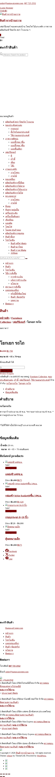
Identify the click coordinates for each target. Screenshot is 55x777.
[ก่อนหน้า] (1, 776)
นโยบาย (14, 283)
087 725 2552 (30, 3)
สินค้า (8, 266)
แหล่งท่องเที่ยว (12, 290)
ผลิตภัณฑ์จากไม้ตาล (15, 186)
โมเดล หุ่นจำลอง (13, 230)
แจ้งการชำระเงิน (18, 280)
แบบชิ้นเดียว (16, 149)
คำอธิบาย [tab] (9, 389)
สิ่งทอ (8, 206)
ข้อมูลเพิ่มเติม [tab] (11, 392)
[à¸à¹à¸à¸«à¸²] (26, 258)
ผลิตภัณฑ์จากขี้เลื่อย (14, 183)
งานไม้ (14, 176)
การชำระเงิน (17, 277)
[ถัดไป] (4, 776)
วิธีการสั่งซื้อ (11, 273)
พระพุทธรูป (10, 196)
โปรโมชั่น (10, 240)
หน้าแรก (9, 263)
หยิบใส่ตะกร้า (6, 371)
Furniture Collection (38, 376)
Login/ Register (6, 8)
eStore (9, 756)
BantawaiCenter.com (14, 628)
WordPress (41, 756)
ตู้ (11, 155)
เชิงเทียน (9, 220)
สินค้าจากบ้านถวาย (10, 20)
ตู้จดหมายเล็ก (12, 538)
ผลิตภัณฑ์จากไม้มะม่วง (16, 189)
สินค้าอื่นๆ (10, 237)
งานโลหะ (15, 172)
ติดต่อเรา (9, 304)
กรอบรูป (14, 128)
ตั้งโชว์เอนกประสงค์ (20, 132)
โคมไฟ (8, 226)
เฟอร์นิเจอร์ (10, 152)
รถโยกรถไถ (11, 383)
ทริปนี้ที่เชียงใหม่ (18, 293)
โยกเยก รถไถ (25, 383)
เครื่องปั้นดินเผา (12, 216)
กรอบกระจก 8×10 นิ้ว (16, 517)
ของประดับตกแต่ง (13, 125)
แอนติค (8, 223)
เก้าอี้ (13, 159)
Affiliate (14, 253)
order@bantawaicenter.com (12, 3)
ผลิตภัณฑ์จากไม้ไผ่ (14, 193)
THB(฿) (3, 11)
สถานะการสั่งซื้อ (13, 287)
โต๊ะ (12, 166)
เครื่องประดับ (11, 213)
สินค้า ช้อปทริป (18, 297)
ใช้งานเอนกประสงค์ (20, 135)
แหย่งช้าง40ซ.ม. (14, 474)
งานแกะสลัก (11, 169)
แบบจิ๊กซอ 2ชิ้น (18, 142)
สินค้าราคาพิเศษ (18, 250)
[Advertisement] (27, 85)
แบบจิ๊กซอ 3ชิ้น (18, 145)
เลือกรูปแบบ (11, 468)
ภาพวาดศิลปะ (11, 139)
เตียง (13, 162)
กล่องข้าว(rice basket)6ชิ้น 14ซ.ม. (23, 495)
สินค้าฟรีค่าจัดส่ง (18, 243)
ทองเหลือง (10, 179)
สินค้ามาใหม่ (17, 247)
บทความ (15, 300)
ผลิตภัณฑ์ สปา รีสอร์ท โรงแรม (19, 122)
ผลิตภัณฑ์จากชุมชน (14, 233)
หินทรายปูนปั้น (12, 210)
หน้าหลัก (4, 318)
